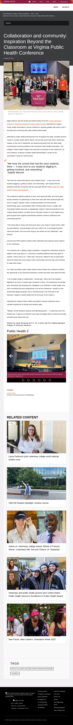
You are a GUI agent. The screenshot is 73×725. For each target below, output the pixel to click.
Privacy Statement (42, 696)
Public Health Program (38, 124)
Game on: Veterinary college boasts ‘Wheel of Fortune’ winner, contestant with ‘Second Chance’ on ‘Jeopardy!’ (34, 548)
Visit (41, 1)
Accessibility (41, 707)
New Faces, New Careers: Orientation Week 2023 (32, 639)
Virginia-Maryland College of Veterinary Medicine (17, 13)
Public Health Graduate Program (40, 668)
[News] (23, 380)
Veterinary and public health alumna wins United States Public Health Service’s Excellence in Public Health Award (36, 594)
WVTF (55, 704)
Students (15, 673)
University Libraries (43, 704)
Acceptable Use (42, 699)
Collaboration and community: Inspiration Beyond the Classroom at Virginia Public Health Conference (29, 16)
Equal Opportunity (58, 702)
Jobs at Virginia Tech (59, 710)
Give (47, 1)
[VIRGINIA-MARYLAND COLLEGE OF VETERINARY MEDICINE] (19, 7)
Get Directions (17, 703)
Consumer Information (59, 691)
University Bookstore (59, 707)
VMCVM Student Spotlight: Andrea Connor (29, 503)
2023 (37, 13)
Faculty (14, 668)
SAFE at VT (57, 696)
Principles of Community (44, 694)
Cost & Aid (56, 694)
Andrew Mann (11, 393)
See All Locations (18, 706)
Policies (56, 699)
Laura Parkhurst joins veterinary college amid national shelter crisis (34, 458)
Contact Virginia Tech (20, 708)
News (33, 13)
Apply (34, 1)
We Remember (43, 702)
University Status (42, 691)
